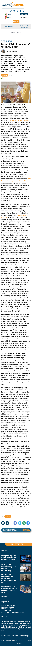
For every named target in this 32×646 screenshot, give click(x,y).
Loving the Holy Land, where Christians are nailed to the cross (9, 557)
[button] (16, 21)
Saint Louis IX (23, 26)
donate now (24, 14)
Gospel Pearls (8, 27)
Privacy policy (5, 636)
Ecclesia (19, 32)
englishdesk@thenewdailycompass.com (12, 612)
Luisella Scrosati (11, 51)
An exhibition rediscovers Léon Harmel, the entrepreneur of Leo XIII (8, 578)
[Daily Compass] (16, 5)
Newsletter (23, 17)
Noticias (9, 17)
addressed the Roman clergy (20, 120)
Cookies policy (14, 636)
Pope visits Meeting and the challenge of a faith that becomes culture (9, 589)
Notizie (9, 14)
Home (13, 32)
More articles (16, 544)
